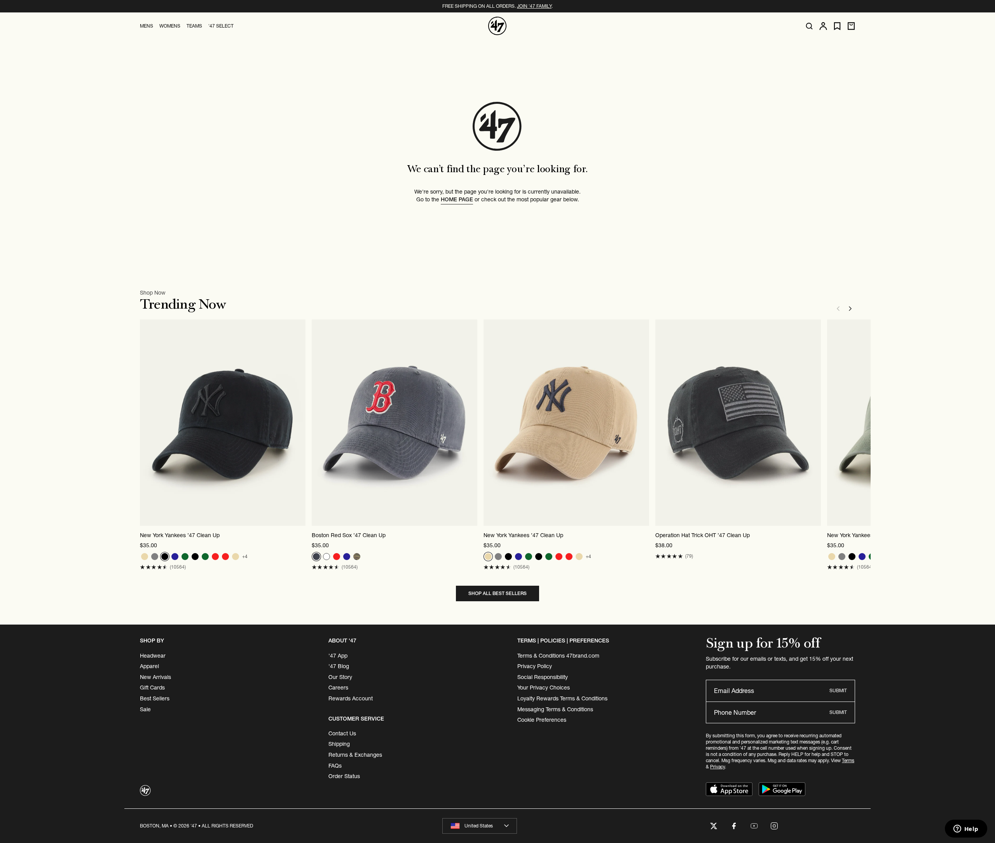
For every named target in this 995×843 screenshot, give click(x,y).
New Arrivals (155, 677)
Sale (145, 709)
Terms (848, 760)
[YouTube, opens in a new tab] (754, 826)
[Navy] (174, 556)
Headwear (153, 655)
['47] (497, 26)
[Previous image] (146, 423)
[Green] (185, 556)
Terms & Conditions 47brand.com (558, 655)
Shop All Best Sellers (497, 593)
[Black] (164, 556)
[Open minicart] (851, 26)
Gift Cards (152, 687)
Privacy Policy (534, 666)
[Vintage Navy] (316, 556)
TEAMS (194, 26)
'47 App (337, 655)
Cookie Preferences (541, 719)
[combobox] (479, 826)
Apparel (149, 666)
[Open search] (809, 26)
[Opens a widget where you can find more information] (965, 829)
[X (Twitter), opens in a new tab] (713, 826)
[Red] (215, 556)
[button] (154, 567)
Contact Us (342, 733)
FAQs (335, 765)
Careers (338, 687)
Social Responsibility (542, 677)
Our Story (340, 677)
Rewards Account (350, 698)
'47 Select (221, 26)
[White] (326, 556)
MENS (146, 26)
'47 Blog (338, 666)
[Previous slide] (838, 308)
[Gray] (154, 556)
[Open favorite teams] (837, 26)
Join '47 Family (534, 6)
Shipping (339, 743)
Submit (838, 690)
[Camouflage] (356, 556)
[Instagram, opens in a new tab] (774, 826)
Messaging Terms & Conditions (555, 709)
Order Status (344, 776)
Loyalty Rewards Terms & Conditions (562, 698)
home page (457, 199)
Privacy (717, 767)
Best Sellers (154, 698)
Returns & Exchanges (355, 754)
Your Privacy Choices (543, 687)
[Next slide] (850, 308)
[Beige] (144, 556)
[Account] (823, 26)
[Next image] (299, 423)
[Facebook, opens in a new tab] (734, 826)
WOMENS (169, 26)
